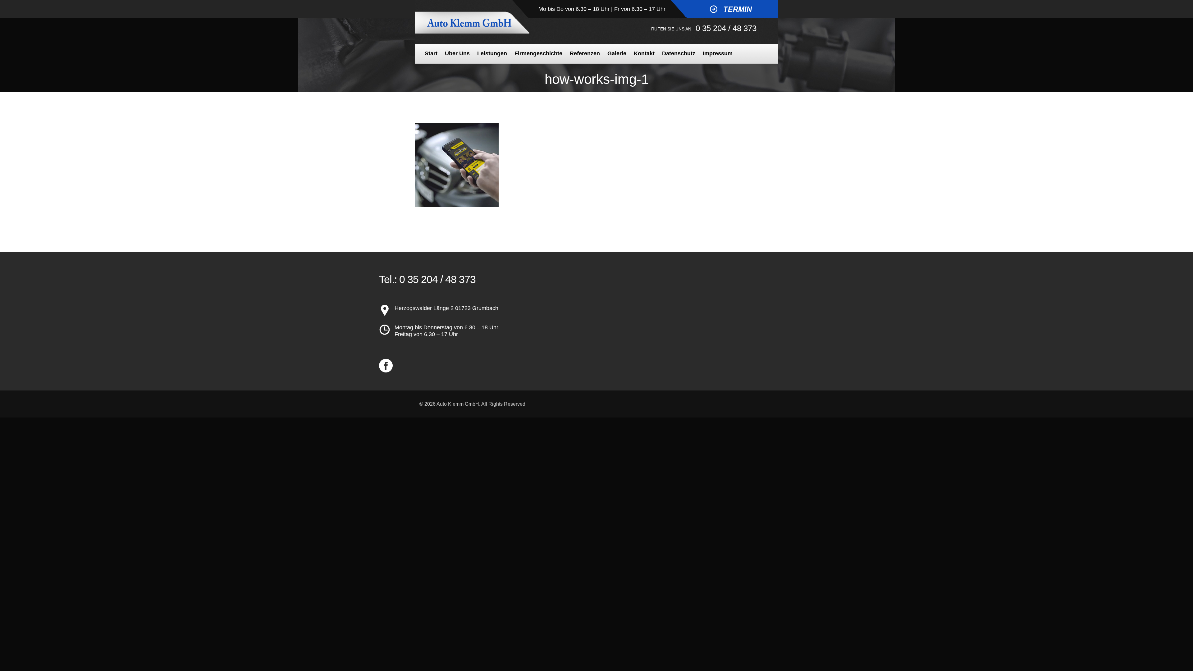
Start (431, 53)
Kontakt (644, 53)
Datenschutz (678, 53)
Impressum (718, 53)
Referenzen (585, 53)
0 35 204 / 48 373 (726, 28)
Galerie (616, 53)
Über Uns (457, 53)
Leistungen (492, 53)
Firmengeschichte (538, 53)
